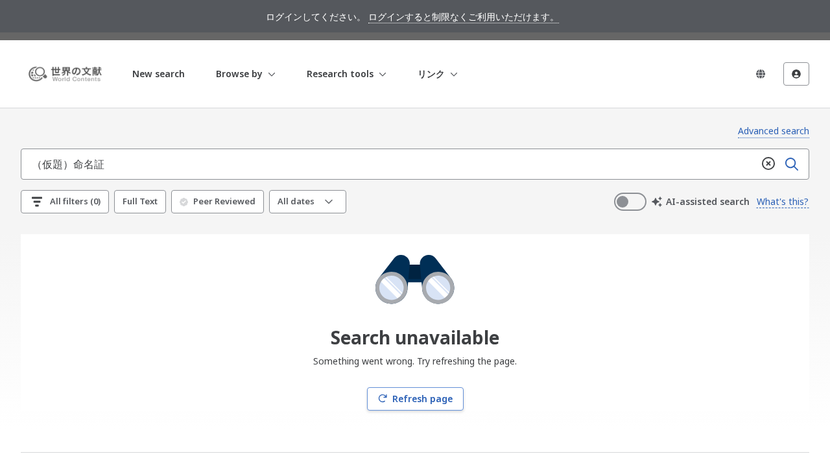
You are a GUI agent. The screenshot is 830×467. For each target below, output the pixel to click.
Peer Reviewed (224, 201)
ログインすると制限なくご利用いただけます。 (463, 16)
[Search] (791, 164)
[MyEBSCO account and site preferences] (796, 74)
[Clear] (768, 164)
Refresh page (422, 398)
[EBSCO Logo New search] (67, 74)
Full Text (140, 201)
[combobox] (389, 164)
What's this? (783, 201)
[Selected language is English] (760, 74)
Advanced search (773, 131)
